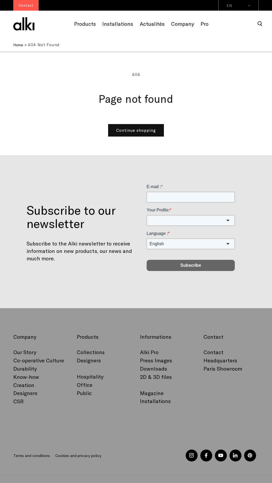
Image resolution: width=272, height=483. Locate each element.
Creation (23, 385)
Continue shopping (136, 130)
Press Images (156, 360)
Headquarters (220, 360)
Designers (25, 393)
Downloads (153, 368)
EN (229, 5)
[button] (260, 24)
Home (18, 45)
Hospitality (90, 376)
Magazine (152, 393)
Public (84, 393)
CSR (18, 401)
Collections (91, 352)
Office (84, 385)
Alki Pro (149, 352)
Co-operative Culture (38, 360)
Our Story (24, 352)
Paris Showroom (222, 368)
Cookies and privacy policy (78, 455)
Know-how (26, 377)
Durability (25, 368)
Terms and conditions (31, 455)
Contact (213, 352)
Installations (155, 401)
